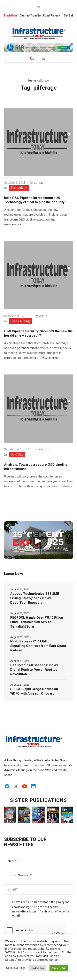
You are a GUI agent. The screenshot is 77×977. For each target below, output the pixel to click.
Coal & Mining (20, 321)
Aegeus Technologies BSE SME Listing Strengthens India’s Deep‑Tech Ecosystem (34, 598)
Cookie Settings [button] (15, 968)
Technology (19, 188)
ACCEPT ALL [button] (58, 967)
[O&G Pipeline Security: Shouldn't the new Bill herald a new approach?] (38, 275)
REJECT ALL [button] (37, 967)
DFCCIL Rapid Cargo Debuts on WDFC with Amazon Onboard (34, 691)
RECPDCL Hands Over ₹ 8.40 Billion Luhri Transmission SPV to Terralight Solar (36, 622)
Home (32, 80)
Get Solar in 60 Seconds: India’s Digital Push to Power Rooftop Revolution (34, 669)
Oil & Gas (17, 454)
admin (38, 182)
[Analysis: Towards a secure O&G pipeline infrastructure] (38, 408)
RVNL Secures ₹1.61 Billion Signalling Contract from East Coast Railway (38, 645)
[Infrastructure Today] (38, 33)
